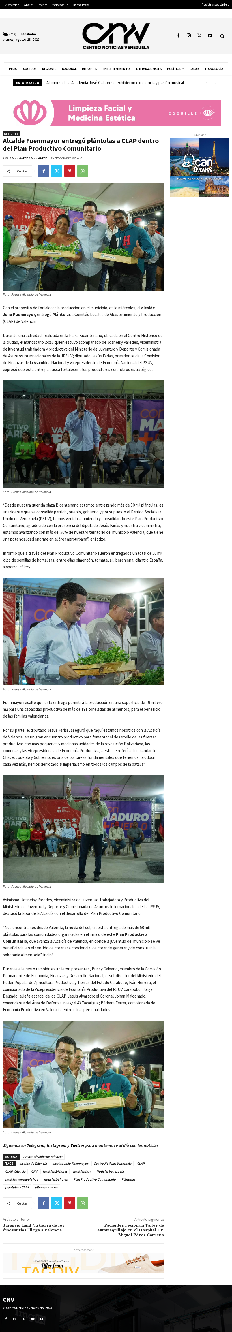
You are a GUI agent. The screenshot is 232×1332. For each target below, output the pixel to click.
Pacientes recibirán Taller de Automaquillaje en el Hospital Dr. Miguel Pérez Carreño (130, 1230)
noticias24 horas (56, 1179)
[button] (222, 36)
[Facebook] (178, 36)
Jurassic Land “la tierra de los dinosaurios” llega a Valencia (34, 1228)
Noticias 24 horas (55, 1171)
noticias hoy (82, 1171)
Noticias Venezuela (110, 1171)
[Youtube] (210, 36)
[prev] (206, 82)
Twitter (77, 1145)
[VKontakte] (33, 1319)
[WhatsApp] (82, 171)
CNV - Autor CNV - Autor (28, 157)
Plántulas (128, 1179)
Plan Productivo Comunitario (94, 1179)
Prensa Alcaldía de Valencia (42, 1156)
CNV (34, 1171)
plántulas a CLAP (17, 1187)
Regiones (11, 133)
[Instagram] (189, 36)
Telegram (35, 1145)
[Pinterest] (69, 171)
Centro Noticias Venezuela (112, 1163)
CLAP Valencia (15, 1171)
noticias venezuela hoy (21, 1179)
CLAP (141, 1163)
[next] (215, 82)
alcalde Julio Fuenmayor (70, 1163)
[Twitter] (199, 36)
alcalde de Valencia (33, 1163)
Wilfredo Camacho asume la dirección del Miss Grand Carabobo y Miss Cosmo (113, 82)
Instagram (56, 1145)
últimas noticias (46, 1187)
